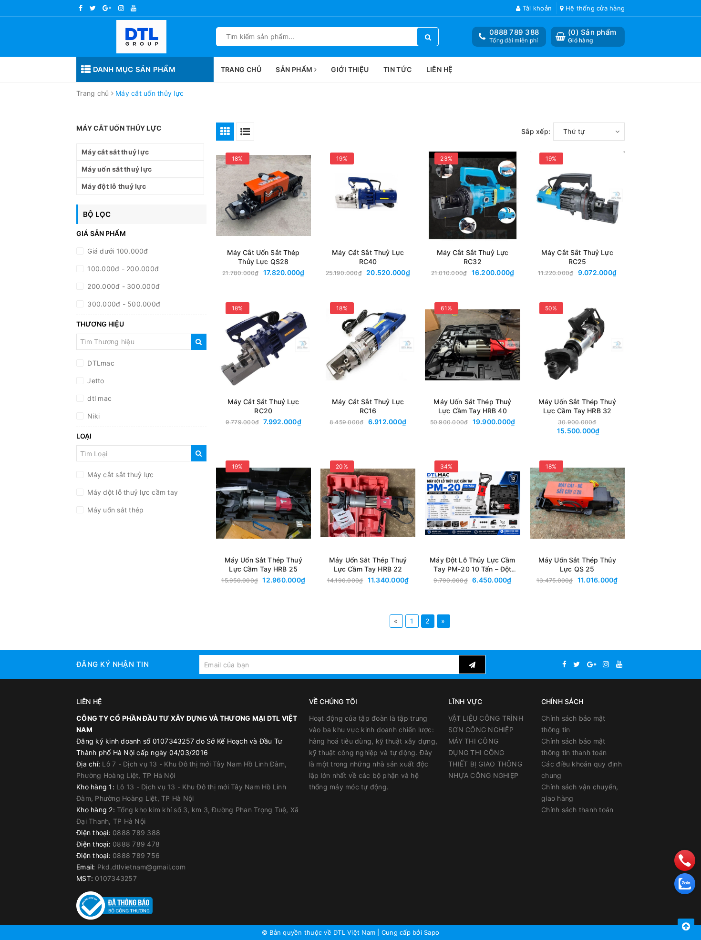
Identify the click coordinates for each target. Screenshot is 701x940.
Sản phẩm (295, 69)
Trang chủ (241, 69)
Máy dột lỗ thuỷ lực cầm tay (131, 492)
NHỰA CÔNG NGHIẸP (483, 775)
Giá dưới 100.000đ (116, 251)
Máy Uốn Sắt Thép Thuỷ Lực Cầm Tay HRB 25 (263, 564)
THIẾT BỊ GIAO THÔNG (485, 764)
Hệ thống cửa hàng (594, 8)
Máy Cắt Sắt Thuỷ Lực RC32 (473, 257)
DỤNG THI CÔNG (476, 752)
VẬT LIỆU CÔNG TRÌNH (485, 718)
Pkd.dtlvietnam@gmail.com (141, 867)
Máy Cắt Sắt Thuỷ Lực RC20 (263, 406)
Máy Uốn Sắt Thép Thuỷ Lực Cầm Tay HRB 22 (368, 564)
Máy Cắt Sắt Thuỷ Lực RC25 (577, 257)
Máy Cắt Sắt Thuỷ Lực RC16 (368, 406)
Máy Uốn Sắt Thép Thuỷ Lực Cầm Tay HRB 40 (472, 406)
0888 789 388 (514, 32)
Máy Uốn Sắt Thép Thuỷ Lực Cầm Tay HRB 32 (577, 406)
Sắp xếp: (535, 131)
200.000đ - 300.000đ (122, 286)
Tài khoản (536, 8)
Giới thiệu (350, 69)
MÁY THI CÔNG (473, 741)
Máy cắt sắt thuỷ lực (115, 152)
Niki (92, 416)
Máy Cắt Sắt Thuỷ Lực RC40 (368, 257)
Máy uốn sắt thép (114, 510)
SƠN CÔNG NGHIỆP (481, 729)
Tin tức (397, 69)
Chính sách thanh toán (577, 810)
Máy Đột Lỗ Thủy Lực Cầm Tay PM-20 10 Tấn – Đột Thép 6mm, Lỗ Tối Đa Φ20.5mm (472, 564)
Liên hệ (439, 69)
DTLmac (99, 363)
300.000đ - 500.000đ (122, 304)
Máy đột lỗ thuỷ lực (114, 186)
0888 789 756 (136, 855)
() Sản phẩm (592, 36)
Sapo (431, 932)
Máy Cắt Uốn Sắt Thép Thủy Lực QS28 (263, 257)
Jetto (94, 381)
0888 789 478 (136, 844)
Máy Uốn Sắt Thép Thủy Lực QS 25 (577, 564)
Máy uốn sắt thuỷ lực (117, 169)
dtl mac (98, 398)
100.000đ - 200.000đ (122, 269)
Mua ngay (281, 273)
